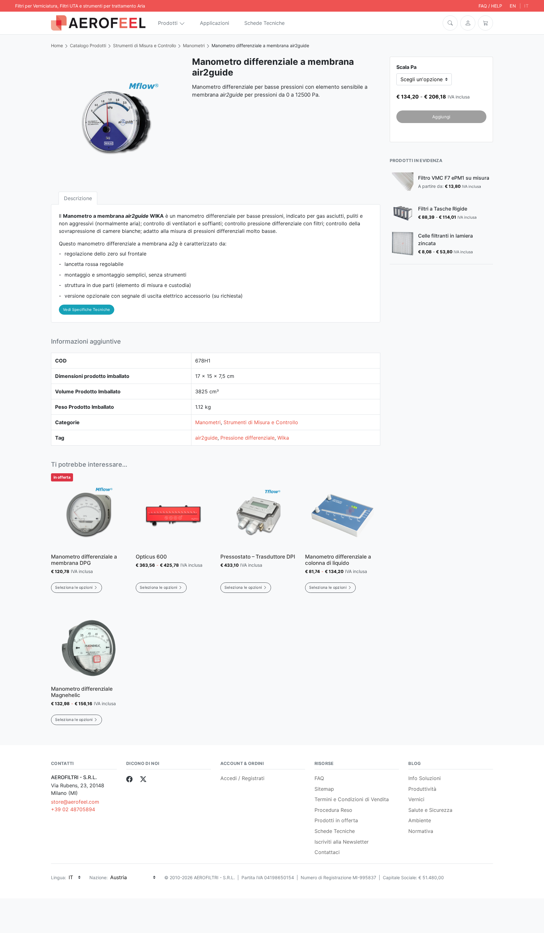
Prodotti (168, 23)
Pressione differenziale (247, 438)
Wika (283, 438)
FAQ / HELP (490, 5)
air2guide (206, 438)
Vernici (416, 799)
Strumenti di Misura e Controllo (144, 45)
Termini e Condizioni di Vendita (351, 799)
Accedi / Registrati (242, 778)
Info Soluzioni (424, 778)
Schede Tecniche (264, 23)
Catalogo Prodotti (88, 45)
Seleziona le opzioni (74, 587)
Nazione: (98, 877)
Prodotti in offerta (336, 820)
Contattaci (327, 852)
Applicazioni (214, 23)
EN (513, 5)
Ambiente (419, 820)
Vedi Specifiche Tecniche (86, 309)
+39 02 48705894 (73, 809)
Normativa (420, 831)
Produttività (422, 789)
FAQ (319, 778)
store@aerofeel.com (75, 802)
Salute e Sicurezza (430, 810)
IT (526, 5)
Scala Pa (406, 67)
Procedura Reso (333, 810)
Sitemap (324, 789)
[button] (450, 23)
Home (57, 45)
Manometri (194, 45)
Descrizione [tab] (78, 198)
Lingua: (58, 877)
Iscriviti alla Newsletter (341, 842)
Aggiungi (441, 116)
